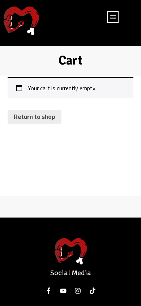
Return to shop (34, 117)
